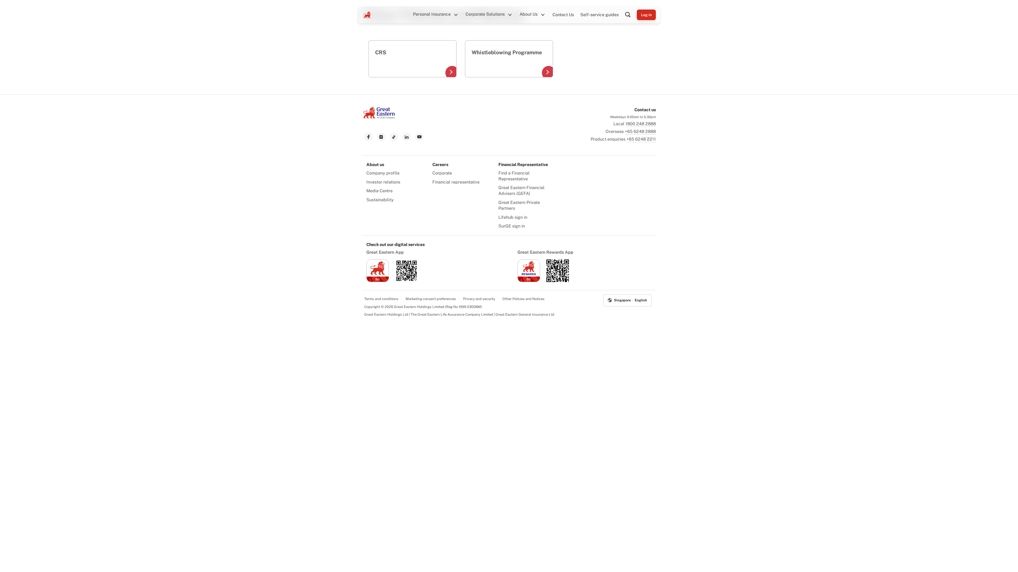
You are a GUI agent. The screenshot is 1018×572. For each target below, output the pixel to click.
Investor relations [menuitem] (383, 182)
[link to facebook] (368, 137)
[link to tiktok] (394, 137)
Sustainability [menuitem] (380, 199)
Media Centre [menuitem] (379, 190)
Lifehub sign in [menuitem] (512, 217)
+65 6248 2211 (641, 139)
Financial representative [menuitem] (456, 182)
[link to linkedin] (406, 137)
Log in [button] (646, 15)
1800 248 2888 (640, 123)
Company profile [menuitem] (383, 173)
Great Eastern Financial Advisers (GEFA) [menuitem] (521, 190)
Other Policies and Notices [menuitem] (523, 299)
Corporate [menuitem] (442, 173)
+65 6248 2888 (640, 131)
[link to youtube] (419, 137)
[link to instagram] (381, 137)
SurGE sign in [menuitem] (511, 226)
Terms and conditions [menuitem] (381, 299)
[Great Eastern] (367, 15)
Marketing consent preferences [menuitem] (431, 299)
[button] (631, 15)
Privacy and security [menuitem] (479, 299)
